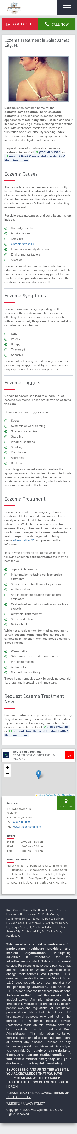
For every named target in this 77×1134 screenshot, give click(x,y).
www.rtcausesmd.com (27, 827)
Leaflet (40, 795)
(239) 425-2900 (21, 822)
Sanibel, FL (33, 931)
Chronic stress (20, 244)
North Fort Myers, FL (46, 927)
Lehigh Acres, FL (21, 927)
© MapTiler (48, 795)
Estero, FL (36, 923)
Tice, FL (15, 935)
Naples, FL (37, 918)
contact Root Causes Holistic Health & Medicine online (34, 158)
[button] (38, 774)
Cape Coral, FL (20, 923)
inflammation (21, 540)
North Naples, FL (30, 914)
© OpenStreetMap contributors (63, 795)
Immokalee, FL (20, 918)
